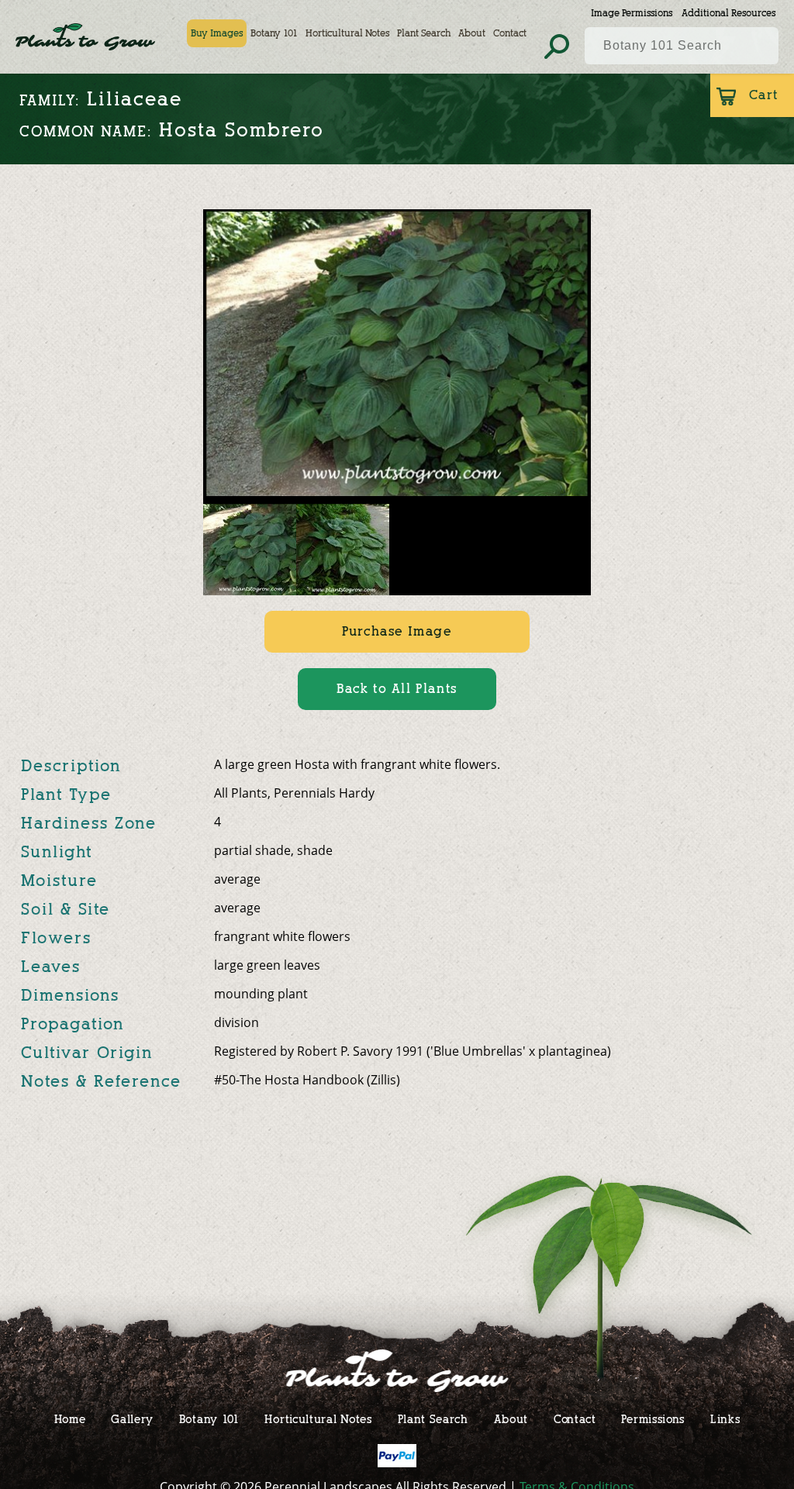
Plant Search (424, 33)
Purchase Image (396, 631)
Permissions (653, 1419)
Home (70, 1419)
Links (725, 1419)
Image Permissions (631, 13)
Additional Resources (728, 13)
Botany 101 (274, 33)
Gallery (132, 1419)
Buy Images (217, 33)
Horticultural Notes (347, 33)
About (471, 33)
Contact (509, 33)
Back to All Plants (397, 688)
